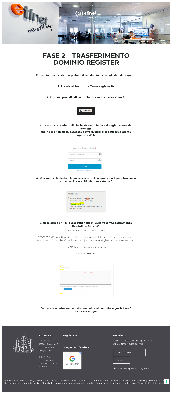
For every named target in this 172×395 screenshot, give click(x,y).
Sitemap (21, 380)
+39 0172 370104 (46, 347)
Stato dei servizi (160, 383)
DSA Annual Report (159, 380)
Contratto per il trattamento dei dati (22, 383)
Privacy (30, 380)
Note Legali (9, 380)
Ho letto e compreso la (126, 368)
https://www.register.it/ (98, 86)
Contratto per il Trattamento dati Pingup (116, 383)
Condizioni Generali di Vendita (74, 380)
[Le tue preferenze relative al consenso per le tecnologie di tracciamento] (166, 381)
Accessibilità (144, 383)
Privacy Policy (143, 368)
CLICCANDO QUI (86, 311)
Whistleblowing (140, 380)
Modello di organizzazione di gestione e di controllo (68, 383)
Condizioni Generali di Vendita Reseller (111, 380)
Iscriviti (121, 360)
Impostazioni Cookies (46, 380)
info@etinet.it (45, 350)
